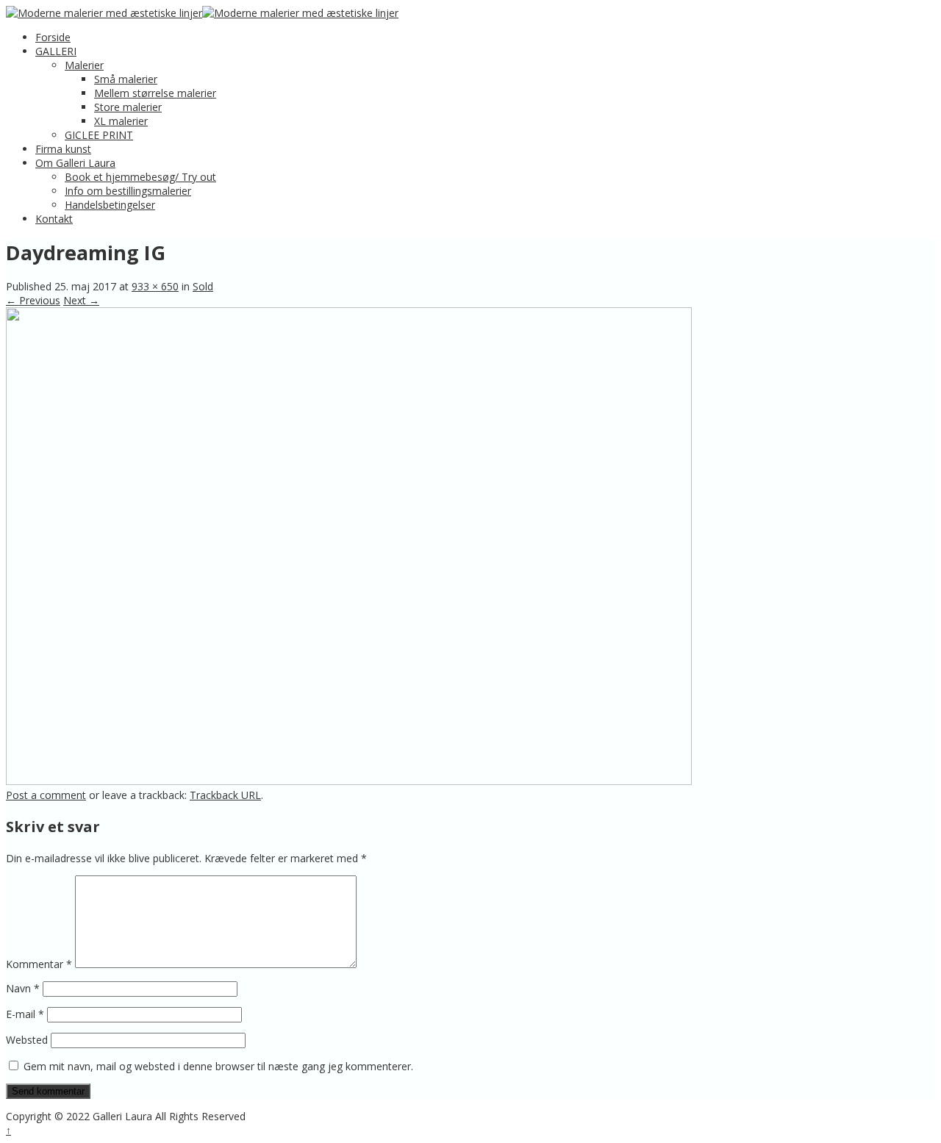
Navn (23, 988)
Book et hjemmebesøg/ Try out (140, 177)
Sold (203, 286)
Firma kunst (63, 149)
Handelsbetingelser (110, 205)
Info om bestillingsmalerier (128, 191)
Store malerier (128, 107)
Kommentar (39, 964)
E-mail (25, 1014)
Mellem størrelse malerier (155, 93)
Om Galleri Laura (75, 163)
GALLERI (55, 51)
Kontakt (54, 219)
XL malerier (121, 121)
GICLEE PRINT (99, 135)
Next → (81, 300)
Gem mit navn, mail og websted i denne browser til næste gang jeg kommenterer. (218, 1066)
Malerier (84, 65)
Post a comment (46, 795)
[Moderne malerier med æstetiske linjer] (104, 13)
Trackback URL (225, 795)
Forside (53, 37)
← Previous (33, 300)
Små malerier (125, 79)
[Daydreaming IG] (349, 781)
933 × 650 (155, 286)
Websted (27, 1040)
